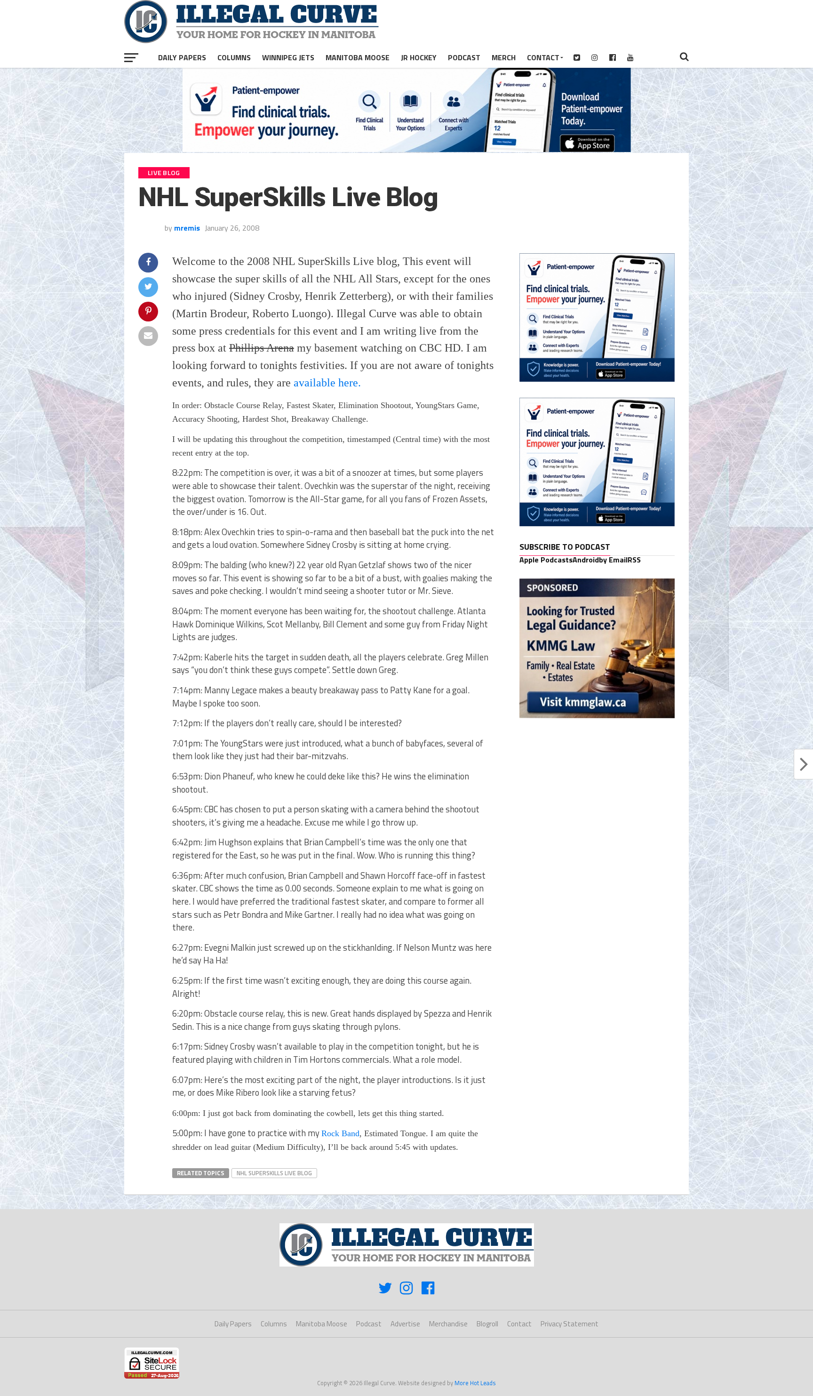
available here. (327, 383)
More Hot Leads (475, 1383)
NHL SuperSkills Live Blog (274, 1173)
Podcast (464, 57)
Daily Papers (182, 57)
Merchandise (448, 1323)
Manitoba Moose (358, 57)
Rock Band (340, 1133)
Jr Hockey (419, 57)
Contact (543, 57)
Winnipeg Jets (288, 57)
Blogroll (487, 1323)
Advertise (405, 1323)
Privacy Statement (569, 1323)
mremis (187, 227)
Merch (504, 57)
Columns (234, 57)
